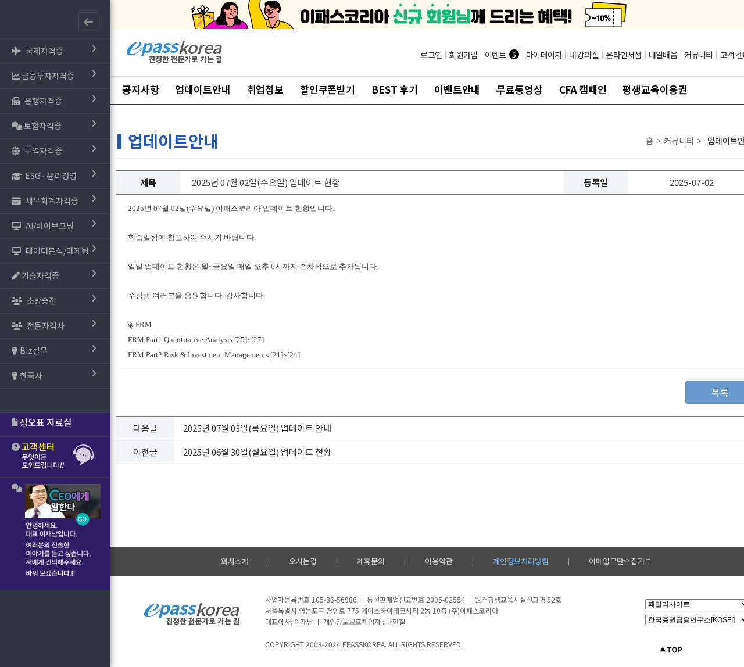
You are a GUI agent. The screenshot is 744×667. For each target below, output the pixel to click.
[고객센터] (55, 457)
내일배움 (663, 54)
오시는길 (303, 560)
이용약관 (439, 560)
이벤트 (495, 54)
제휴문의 (371, 560)
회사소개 (235, 560)
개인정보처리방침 (521, 560)
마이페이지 (543, 54)
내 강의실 (584, 54)
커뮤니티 (698, 54)
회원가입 (463, 54)
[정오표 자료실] (55, 424)
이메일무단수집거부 (620, 560)
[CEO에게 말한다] (55, 534)
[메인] (174, 61)
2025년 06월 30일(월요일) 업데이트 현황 (257, 452)
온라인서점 (623, 54)
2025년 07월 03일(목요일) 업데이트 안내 (257, 428)
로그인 (431, 54)
